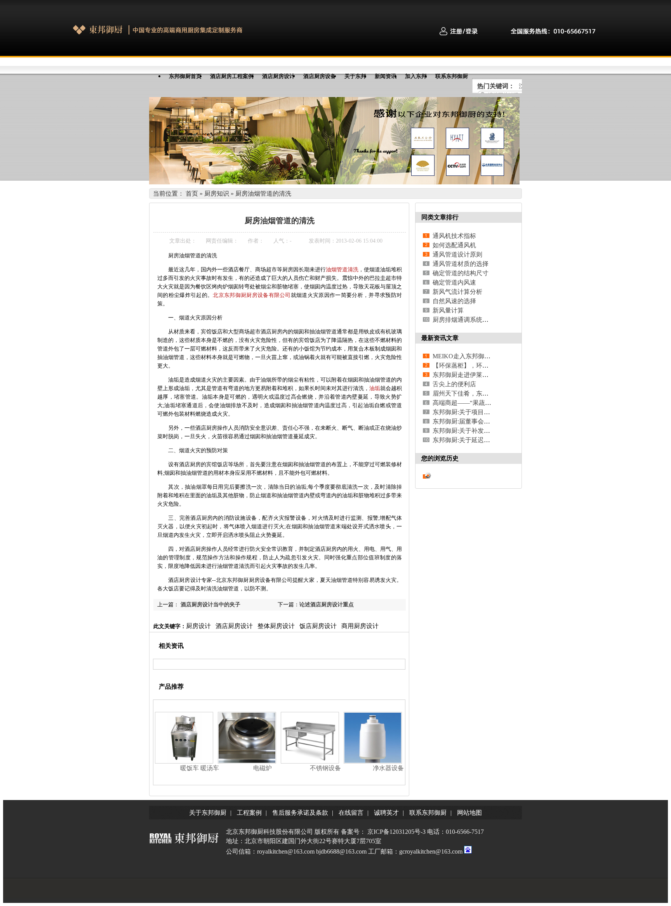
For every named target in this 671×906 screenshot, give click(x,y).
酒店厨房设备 (319, 76)
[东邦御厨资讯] (334, 182)
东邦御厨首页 (185, 76)
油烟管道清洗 (342, 269)
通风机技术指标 (454, 236)
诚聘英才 (386, 812)
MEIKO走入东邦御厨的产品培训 (477, 356)
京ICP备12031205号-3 (396, 831)
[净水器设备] (373, 761)
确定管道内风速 (454, 282)
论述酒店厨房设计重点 (326, 604)
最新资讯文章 (440, 338)
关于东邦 (355, 76)
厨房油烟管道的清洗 (263, 193)
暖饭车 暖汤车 (199, 768)
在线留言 (351, 812)
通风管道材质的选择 (460, 263)
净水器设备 (388, 768)
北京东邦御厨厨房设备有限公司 (252, 295)
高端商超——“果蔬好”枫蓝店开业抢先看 (488, 402)
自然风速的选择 (454, 301)
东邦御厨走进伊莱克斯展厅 (470, 374)
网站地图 (469, 812)
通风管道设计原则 (457, 254)
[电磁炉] (247, 761)
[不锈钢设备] (310, 761)
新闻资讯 (385, 76)
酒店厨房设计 (278, 76)
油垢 (374, 388)
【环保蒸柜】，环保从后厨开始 (476, 365)
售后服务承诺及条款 (300, 812)
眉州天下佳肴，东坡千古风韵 (473, 393)
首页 (192, 193)
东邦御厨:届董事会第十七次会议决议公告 (489, 421)
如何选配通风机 (454, 245)
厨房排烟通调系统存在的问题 (473, 319)
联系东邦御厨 (451, 76)
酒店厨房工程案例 (232, 76)
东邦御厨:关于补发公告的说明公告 (480, 430)
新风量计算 (448, 310)
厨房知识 (216, 193)
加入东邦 (416, 76)
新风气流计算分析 (457, 291)
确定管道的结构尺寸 (460, 273)
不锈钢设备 (325, 768)
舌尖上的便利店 (454, 384)
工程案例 (249, 812)
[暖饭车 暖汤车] (184, 761)
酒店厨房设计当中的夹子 (210, 604)
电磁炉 (262, 768)
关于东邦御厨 (207, 812)
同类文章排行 (440, 217)
